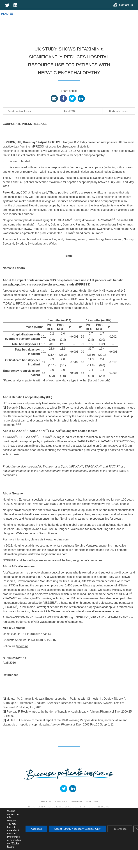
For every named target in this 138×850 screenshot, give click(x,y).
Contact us (126, 4)
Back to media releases (19, 111)
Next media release (118, 111)
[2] (98, 411)
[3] (19, 424)
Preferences (13, 836)
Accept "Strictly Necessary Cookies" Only (77, 828)
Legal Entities (92, 801)
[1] (4, 407)
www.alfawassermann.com (101, 611)
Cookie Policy (76, 801)
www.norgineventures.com (50, 554)
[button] (4, 13)
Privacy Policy (61, 801)
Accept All (36, 828)
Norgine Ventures (86, 545)
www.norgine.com (57, 539)
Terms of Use (45, 801)
